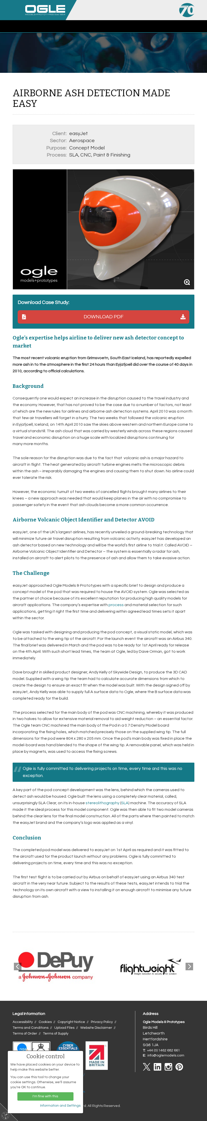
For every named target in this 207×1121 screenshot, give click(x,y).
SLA (124, 803)
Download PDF (103, 316)
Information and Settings (60, 1105)
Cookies (45, 1022)
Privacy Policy (102, 1022)
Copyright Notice (71, 1022)
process (116, 605)
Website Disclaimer (96, 1028)
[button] (200, 26)
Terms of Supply (55, 1033)
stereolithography (102, 803)
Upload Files (64, 1028)
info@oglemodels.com (165, 1055)
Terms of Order (25, 1033)
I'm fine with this (45, 1096)
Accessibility (23, 1022)
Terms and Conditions (30, 1028)
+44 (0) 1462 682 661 (163, 1050)
